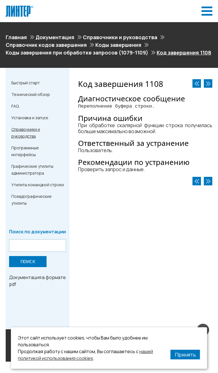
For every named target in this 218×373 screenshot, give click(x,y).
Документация (54, 37)
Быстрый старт (25, 82)
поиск (27, 261)
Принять (185, 354)
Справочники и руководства (120, 37)
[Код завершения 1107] (196, 83)
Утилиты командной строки (37, 184)
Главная (16, 37)
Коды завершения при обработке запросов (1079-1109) (77, 52)
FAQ (15, 106)
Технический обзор (30, 94)
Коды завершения (118, 44)
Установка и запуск (29, 117)
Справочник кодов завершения (46, 44)
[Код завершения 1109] (208, 83)
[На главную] (19, 8)
